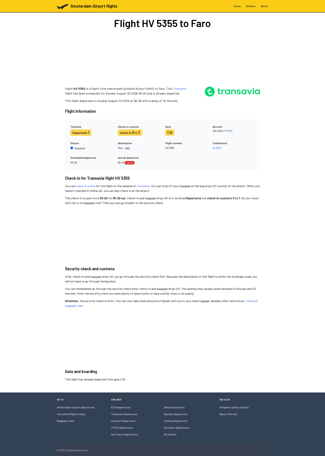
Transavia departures (124, 414)
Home (237, 6)
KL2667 (217, 147)
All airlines (170, 434)
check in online (85, 186)
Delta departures (174, 407)
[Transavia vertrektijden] (232, 94)
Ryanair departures (175, 414)
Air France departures (124, 434)
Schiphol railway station (234, 407)
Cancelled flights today (71, 414)
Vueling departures (175, 420)
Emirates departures (176, 427)
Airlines (250, 6)
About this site (228, 414)
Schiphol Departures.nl (76, 450)
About (264, 6)
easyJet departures (123, 420)
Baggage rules (65, 420)
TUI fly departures (122, 427)
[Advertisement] (162, 57)
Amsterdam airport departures (76, 407)
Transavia (179, 88)
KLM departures (120, 407)
